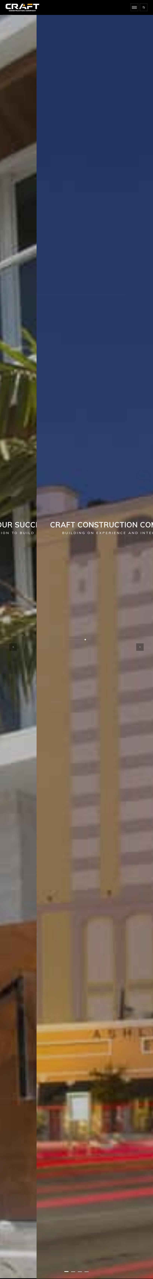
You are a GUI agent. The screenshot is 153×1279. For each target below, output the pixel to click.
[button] (66, 1271)
